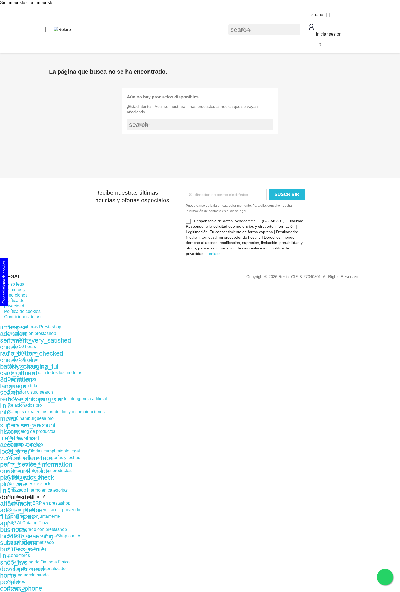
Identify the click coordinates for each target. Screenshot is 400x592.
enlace (214, 253)
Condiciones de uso (23, 316)
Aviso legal (15, 284)
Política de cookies (22, 311)
